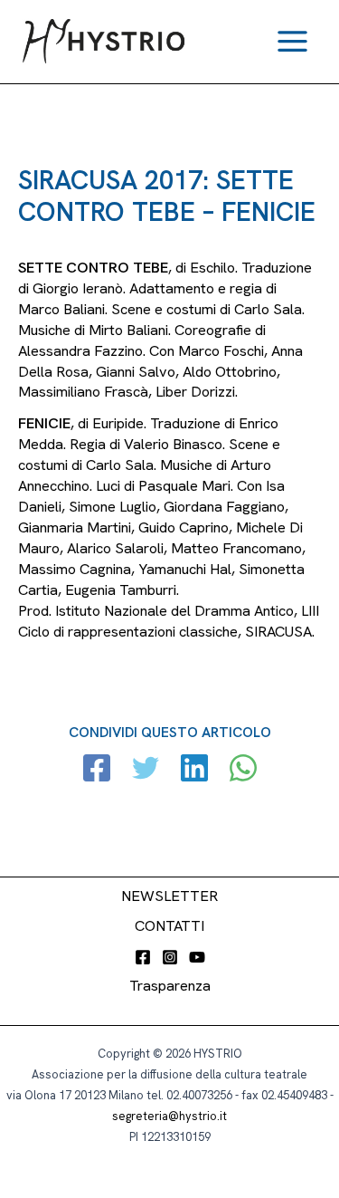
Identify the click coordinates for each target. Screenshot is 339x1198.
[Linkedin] (194, 770)
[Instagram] (170, 957)
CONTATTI (169, 925)
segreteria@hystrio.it (169, 1116)
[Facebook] (96, 770)
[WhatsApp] (243, 770)
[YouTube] (197, 957)
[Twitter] (145, 770)
